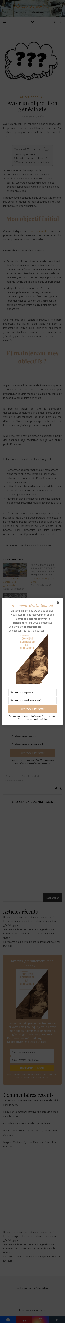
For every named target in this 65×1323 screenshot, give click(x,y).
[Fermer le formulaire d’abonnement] (59, 603)
